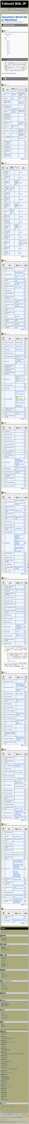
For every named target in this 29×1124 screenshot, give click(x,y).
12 (3, 182)
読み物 (3, 963)
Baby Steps (18, 459)
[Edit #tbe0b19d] (8, 84)
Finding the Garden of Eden (19, 360)
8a (3, 797)
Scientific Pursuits (18, 860)
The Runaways (17, 875)
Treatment (17, 543)
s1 (3, 917)
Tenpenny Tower (19, 808)
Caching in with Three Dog (19, 323)
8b (3, 801)
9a (3, 883)
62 (3, 594)
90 (3, 833)
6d (3, 635)
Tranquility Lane (18, 528)
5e (3, 568)
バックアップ (20, 8)
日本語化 (4, 985)
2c (3, 316)
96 (3, 854)
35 (3, 361)
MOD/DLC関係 (5, 1079)
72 (3, 693)
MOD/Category (5, 1099)
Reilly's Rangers (20, 608)
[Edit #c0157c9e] (5, 908)
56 (3, 525)
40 (3, 431)
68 (3, 615)
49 (3, 462)
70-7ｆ (8, 50)
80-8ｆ (8, 52)
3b (3, 388)
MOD (2, 984)
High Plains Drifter (12, 188)
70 (3, 681)
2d (3, 320)
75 (3, 703)
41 (3, 434)
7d (3, 733)
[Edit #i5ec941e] (8, 162)
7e (3, 738)
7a (3, 722)
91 (3, 836)
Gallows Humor (18, 782)
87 (3, 785)
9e (3, 900)
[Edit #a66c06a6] (8, 577)
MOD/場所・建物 (5, 1077)
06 (3, 115)
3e (3, 412)
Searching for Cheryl (18, 854)
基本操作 (3, 947)
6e (3, 640)
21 (3, 274)
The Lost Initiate (19, 772)
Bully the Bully (19, 399)
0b (3, 136)
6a (3, 622)
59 (3, 543)
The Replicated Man (18, 864)
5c (3, 561)
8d (3, 808)
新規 (9, 10)
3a (3, 385)
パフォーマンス (5, 975)
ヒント (3, 951)
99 (3, 879)
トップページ (4, 931)
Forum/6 (3, 1046)
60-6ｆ (8, 49)
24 (3, 287)
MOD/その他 (4, 1076)
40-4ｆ (8, 46)
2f (2, 327)
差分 (15, 8)
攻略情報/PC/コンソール (7, 1042)
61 (3, 590)
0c (3, 142)
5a (3, 553)
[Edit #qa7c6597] (7, 30)
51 (3, 507)
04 (3, 106)
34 (3, 356)
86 (3, 779)
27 (3, 297)
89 (3, 794)
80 (3, 758)
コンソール (4, 987)
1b (3, 232)
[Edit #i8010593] (8, 333)
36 (3, 366)
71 (3, 687)
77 (3, 710)
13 (3, 188)
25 (3, 290)
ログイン (25, 11)
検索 (16, 10)
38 (3, 373)
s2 (3, 920)
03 (3, 102)
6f (2, 643)
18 (3, 216)
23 (3, 283)
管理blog (3, 1026)
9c (3, 892)
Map (16, 22)
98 (3, 868)
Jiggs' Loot (19, 723)
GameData (8, 17)
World (19, 17)
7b (3, 726)
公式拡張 (3, 940)
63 (3, 597)
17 (3, 211)
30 (3, 342)
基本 (3, 1014)
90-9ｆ (8, 53)
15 (3, 199)
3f (2, 416)
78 (3, 714)
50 (3, 502)
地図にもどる (24, 159)
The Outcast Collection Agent (19, 765)
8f (2, 817)
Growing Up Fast (19, 460)
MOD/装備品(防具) (6, 1050)
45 (3, 448)
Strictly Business (19, 272)
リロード (4, 10)
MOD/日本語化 (5, 1065)
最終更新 (20, 10)
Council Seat (16, 868)
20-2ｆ (8, 43)
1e (3, 248)
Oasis (13, 98)
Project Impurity (17, 901)
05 (3, 110)
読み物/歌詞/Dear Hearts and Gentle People (12, 1053)
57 (3, 528)
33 (3, 353)
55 (3, 521)
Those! (17, 631)
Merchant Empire (19, 306)
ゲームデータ (4, 964)
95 (3, 850)
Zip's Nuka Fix (19, 406)
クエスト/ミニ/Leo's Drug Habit (9, 1069)
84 (3, 772)
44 (3, 444)
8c (3, 804)
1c (3, 237)
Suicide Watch (17, 874)
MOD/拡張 (3, 1094)
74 (3, 700)
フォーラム (4, 996)
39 (3, 379)
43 (3, 441)
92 (3, 840)
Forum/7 (3, 1034)
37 (3, 369)
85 (3, 775)
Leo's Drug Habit (18, 547)
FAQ (2, 973)
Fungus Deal (19, 405)
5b (3, 557)
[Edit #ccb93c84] (8, 672)
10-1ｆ (8, 42)
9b (3, 887)
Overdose (16, 871)
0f (2, 156)
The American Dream (14, 94)
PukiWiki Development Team (17, 1121)
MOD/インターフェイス (7, 1072)
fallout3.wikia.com (17, 63)
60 (3, 586)
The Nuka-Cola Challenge (19, 625)
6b (3, 627)
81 (3, 761)
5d (3, 564)
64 (3, 601)
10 (3, 172)
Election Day (15, 130)
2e (3, 323)
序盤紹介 (3, 948)
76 (3, 707)
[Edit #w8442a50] (8, 492)
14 (3, 194)
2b (3, 313)
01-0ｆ (8, 40)
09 (3, 126)
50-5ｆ (8, 47)
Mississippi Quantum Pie (20, 628)
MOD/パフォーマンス (6, 1086)
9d (3, 896)
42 (3, 437)
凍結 (12, 8)
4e (3, 482)
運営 (2, 1025)
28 (3, 301)
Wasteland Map (7, 34)
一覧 (13, 10)
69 (3, 618)
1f (2, 253)
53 (3, 514)
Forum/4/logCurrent (6, 1061)
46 (3, 451)
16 (3, 205)
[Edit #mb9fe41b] (8, 260)
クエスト (4, 961)
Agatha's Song (19, 346)
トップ (3, 8)
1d (3, 242)
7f (2, 742)
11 (2, 177)
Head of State (18, 287)
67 (3, 611)
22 (3, 280)
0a (3, 130)
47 (3, 453)
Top (3, 22)
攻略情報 (3, 958)
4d (3, 478)
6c (3, 631)
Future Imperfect (19, 461)
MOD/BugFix (4, 1057)
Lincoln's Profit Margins (20, 689)
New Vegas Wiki (5, 1004)
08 (3, 123)
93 (3, 843)
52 (3, 510)
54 (3, 518)
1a (3, 227)
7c (3, 729)
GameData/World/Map (7, 1038)
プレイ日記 (4, 1016)
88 (3, 790)
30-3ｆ (8, 45)
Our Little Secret (17, 836)
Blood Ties (17, 316)
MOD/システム (5, 1082)
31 (3, 346)
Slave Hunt (16, 873)
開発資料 (3, 965)
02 (3, 98)
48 (3, 456)
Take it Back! (17, 902)
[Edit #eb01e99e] (16, 24)
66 (3, 608)
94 (3, 847)
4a (3, 468)
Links (2, 1012)
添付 (27, 8)
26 (3, 294)
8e (3, 812)
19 (3, 221)
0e (3, 151)
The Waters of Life (18, 900)
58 (3, 532)
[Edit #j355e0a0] (8, 422)
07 (3, 119)
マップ (3, 960)
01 (3, 94)
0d (3, 147)
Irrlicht (6, 1119)
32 (3, 349)
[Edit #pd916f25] (8, 823)
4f (2, 486)
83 (3, 768)
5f (2, 571)
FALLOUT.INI (4, 989)
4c (3, 475)
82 (3, 765)
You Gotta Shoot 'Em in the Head (14, 111)
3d (3, 409)
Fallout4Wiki (4, 1003)
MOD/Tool (3, 1090)
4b (3, 471)
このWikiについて (5, 1017)
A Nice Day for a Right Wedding (18, 866)
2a (3, 309)
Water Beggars (19, 342)
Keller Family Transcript (12, 211)
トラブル (3, 974)
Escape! (17, 463)
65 (3, 604)
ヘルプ (26, 10)
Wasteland (11, 19)
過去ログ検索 (4, 1005)
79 (3, 718)
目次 (8, 36)
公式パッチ (4, 976)
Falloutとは (4, 938)
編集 (8, 8)
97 (3, 857)
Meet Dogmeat (19, 349)
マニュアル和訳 (5, 949)
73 (3, 696)
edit (1, 1108)
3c (3, 399)
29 (3, 305)
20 (3, 269)
